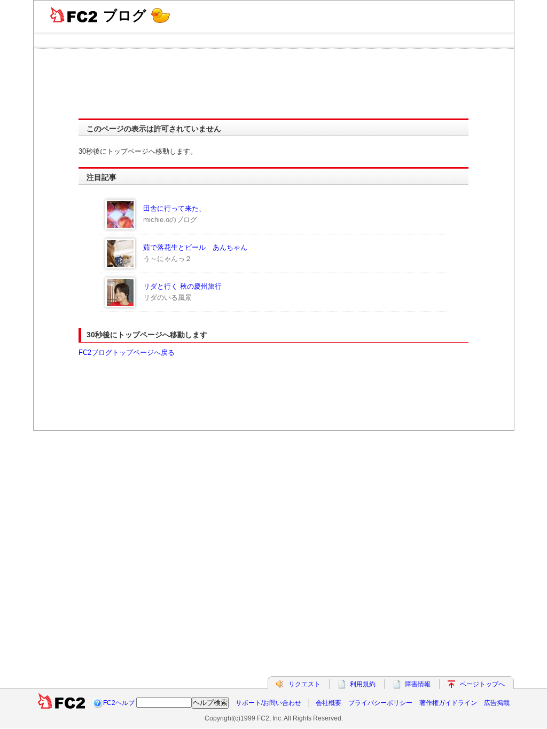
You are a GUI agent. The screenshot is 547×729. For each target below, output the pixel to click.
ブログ (124, 15)
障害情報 (418, 684)
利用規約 (363, 684)
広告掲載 (497, 703)
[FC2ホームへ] (61, 703)
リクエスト (304, 684)
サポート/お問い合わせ (268, 703)
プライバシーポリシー (380, 703)
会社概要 (328, 703)
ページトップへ (482, 684)
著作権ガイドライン (448, 703)
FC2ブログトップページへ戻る (127, 352)
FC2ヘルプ (119, 703)
